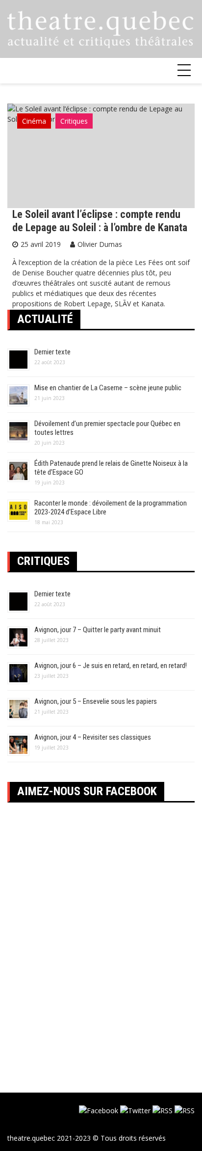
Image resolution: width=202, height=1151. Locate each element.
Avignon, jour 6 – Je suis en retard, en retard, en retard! (110, 665)
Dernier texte (52, 352)
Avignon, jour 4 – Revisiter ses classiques (92, 737)
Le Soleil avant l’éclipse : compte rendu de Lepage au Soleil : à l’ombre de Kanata (99, 220)
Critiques (74, 121)
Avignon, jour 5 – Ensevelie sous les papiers (95, 701)
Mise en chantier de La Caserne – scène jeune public (107, 387)
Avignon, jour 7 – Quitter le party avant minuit (97, 629)
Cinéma (34, 121)
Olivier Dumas (99, 244)
